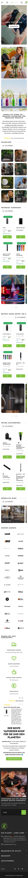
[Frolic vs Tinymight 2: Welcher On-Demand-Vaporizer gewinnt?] (12, 514)
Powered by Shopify (19, 875)
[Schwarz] (18, 442)
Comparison (6, 508)
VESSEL (13, 398)
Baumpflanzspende (14, 664)
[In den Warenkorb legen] (7, 236)
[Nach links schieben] (12, 307)
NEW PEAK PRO (13, 289)
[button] (2, 2)
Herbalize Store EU (11, 875)
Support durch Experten (14, 677)
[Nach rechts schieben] (16, 307)
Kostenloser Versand (14, 650)
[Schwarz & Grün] (16, 442)
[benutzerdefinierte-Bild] (4, 828)
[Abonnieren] (23, 812)
